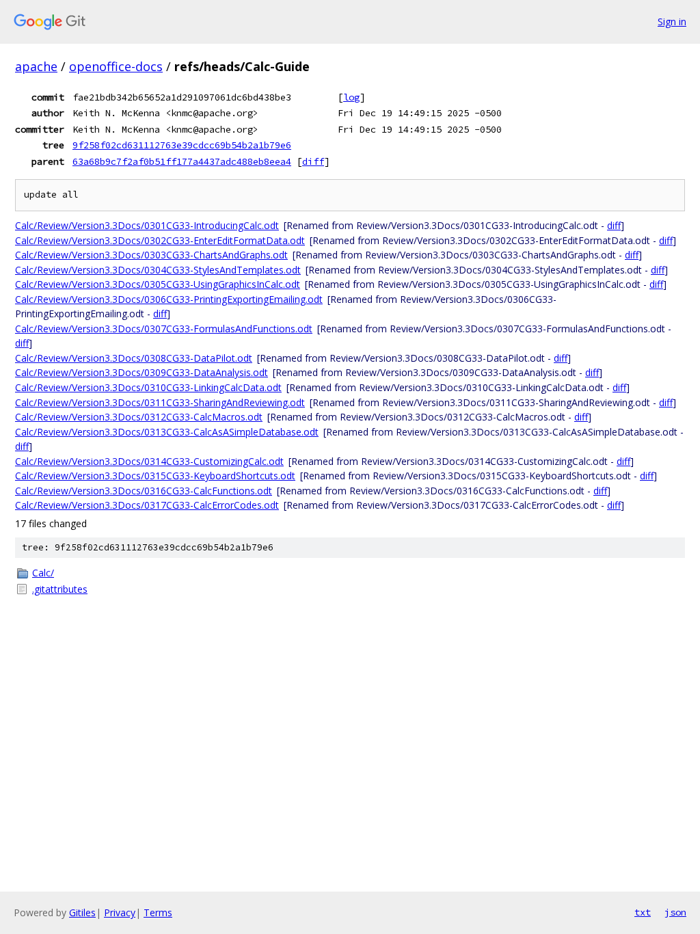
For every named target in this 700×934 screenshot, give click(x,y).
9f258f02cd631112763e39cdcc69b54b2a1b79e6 (181, 145)
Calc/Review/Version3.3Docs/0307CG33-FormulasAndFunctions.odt (163, 328)
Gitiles (82, 912)
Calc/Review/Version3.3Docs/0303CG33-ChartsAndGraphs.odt (151, 254)
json (675, 912)
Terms (158, 912)
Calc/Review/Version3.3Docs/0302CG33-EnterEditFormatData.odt (160, 240)
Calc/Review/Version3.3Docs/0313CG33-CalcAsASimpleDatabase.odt (167, 431)
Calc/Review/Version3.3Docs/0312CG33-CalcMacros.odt (138, 416)
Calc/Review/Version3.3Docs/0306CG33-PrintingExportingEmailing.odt (169, 299)
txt (642, 912)
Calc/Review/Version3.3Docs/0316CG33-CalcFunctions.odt (143, 490)
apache (36, 66)
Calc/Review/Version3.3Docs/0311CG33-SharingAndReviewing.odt (160, 402)
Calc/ (43, 572)
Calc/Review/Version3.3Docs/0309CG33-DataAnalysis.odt (141, 372)
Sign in (672, 21)
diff (313, 161)
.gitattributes (60, 589)
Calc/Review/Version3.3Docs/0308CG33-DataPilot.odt (133, 357)
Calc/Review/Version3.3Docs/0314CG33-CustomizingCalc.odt (149, 461)
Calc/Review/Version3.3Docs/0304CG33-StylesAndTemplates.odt (158, 269)
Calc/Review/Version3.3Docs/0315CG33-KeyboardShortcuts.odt (155, 475)
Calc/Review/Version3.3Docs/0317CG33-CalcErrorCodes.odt (147, 504)
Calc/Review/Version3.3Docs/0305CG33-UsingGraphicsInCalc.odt (157, 284)
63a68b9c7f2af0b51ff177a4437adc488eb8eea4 (181, 161)
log (351, 97)
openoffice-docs (116, 66)
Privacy (119, 912)
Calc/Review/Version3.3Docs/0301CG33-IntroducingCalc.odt (147, 225)
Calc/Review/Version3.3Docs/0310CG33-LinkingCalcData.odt (148, 387)
